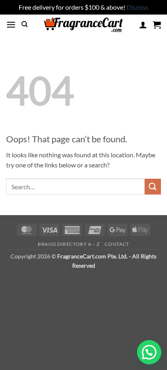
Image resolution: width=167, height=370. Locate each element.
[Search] (24, 24)
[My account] (143, 25)
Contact (117, 244)
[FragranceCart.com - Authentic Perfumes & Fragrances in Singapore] (83, 24)
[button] (11, 24)
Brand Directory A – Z (69, 244)
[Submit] (153, 187)
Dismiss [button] (137, 7)
